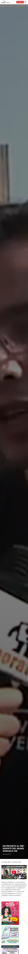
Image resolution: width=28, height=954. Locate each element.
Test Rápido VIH (20, 2)
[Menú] (25, 2)
